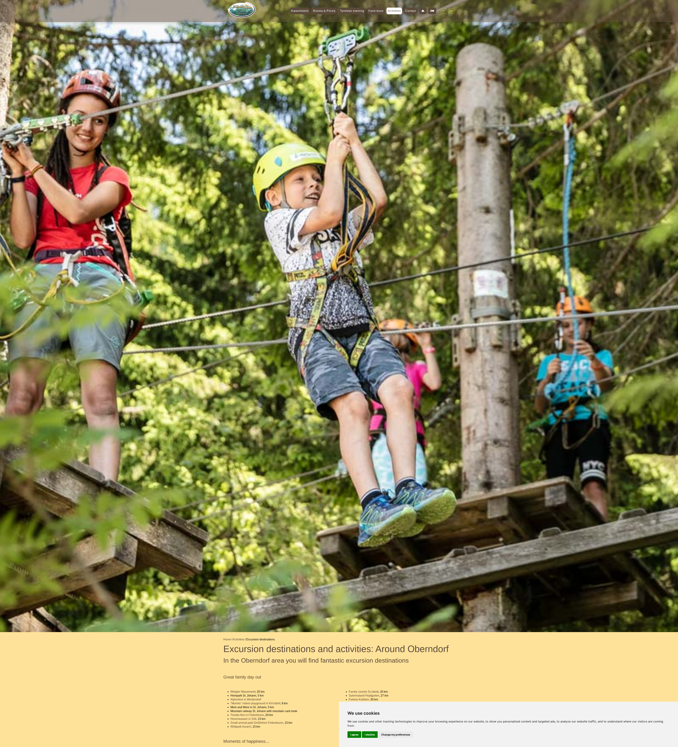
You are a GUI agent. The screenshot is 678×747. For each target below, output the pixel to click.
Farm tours (375, 10)
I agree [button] (354, 734)
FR (451, 11)
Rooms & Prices (324, 10)
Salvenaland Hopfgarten (364, 695)
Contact (410, 10)
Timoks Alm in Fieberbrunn (247, 714)
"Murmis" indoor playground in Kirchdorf (255, 703)
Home (227, 639)
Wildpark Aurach (240, 726)
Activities (394, 10)
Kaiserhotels (300, 10)
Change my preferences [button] (395, 734)
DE (443, 11)
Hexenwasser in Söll (243, 718)
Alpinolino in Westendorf (245, 699)
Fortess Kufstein (359, 699)
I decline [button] (370, 734)
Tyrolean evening (352, 10)
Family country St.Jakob (364, 691)
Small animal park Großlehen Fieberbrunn (256, 722)
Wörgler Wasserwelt (242, 691)
